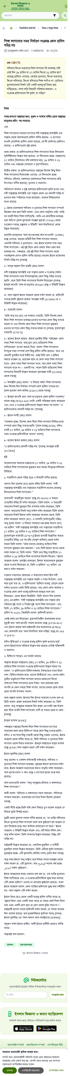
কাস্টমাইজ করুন (56, 1070)
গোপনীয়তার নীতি (55, 1044)
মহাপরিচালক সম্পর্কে (36, 1044)
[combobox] (28, 15)
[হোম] (11, 28)
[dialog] (33, 1062)
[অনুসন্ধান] (65, 15)
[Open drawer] (66, 6)
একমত (9, 1070)
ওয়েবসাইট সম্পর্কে (15, 1044)
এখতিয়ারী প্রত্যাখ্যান (31, 1070)
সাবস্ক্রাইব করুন (58, 994)
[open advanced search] (54, 15)
